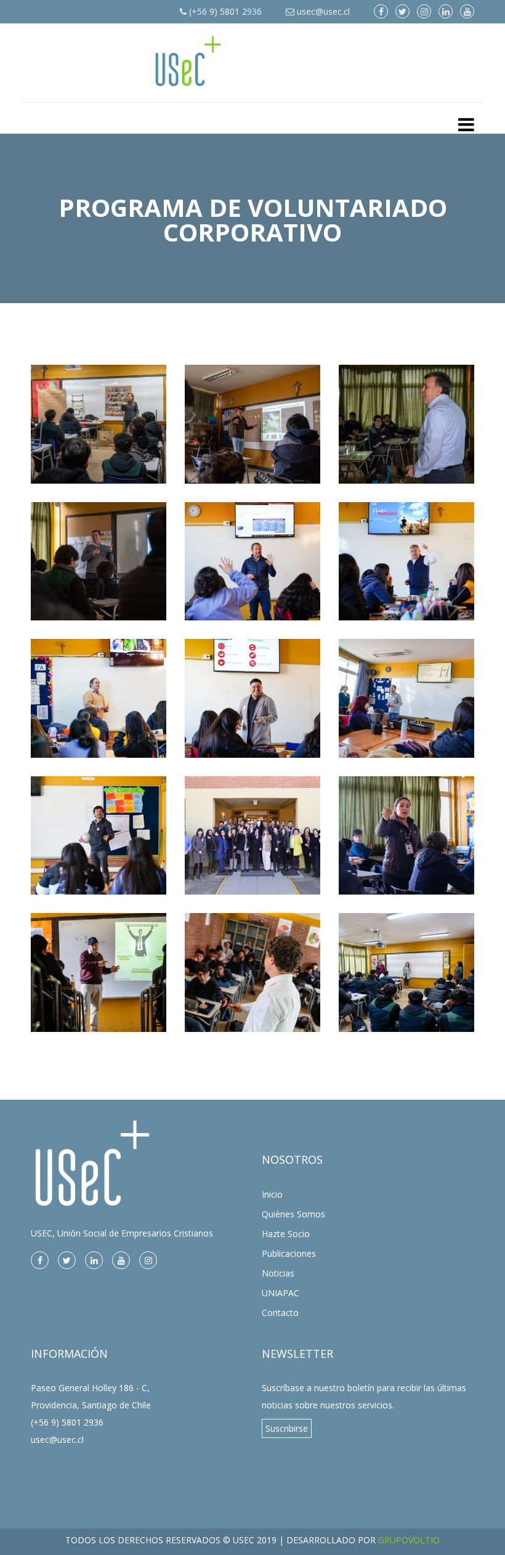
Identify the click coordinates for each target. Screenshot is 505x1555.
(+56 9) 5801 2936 (224, 11)
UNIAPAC (280, 1293)
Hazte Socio (286, 1234)
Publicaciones (289, 1253)
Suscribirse (286, 1428)
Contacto (280, 1312)
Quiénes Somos (293, 1214)
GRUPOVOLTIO (409, 1540)
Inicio (272, 1194)
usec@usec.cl (322, 11)
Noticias (278, 1273)
